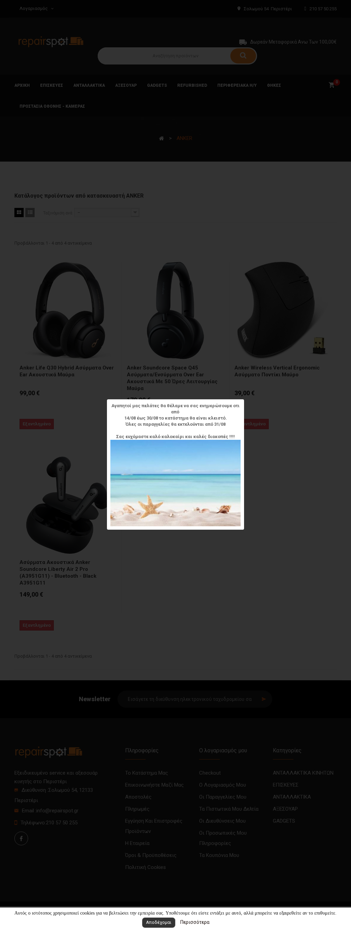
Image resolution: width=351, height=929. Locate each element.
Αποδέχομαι (158, 922)
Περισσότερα (194, 922)
